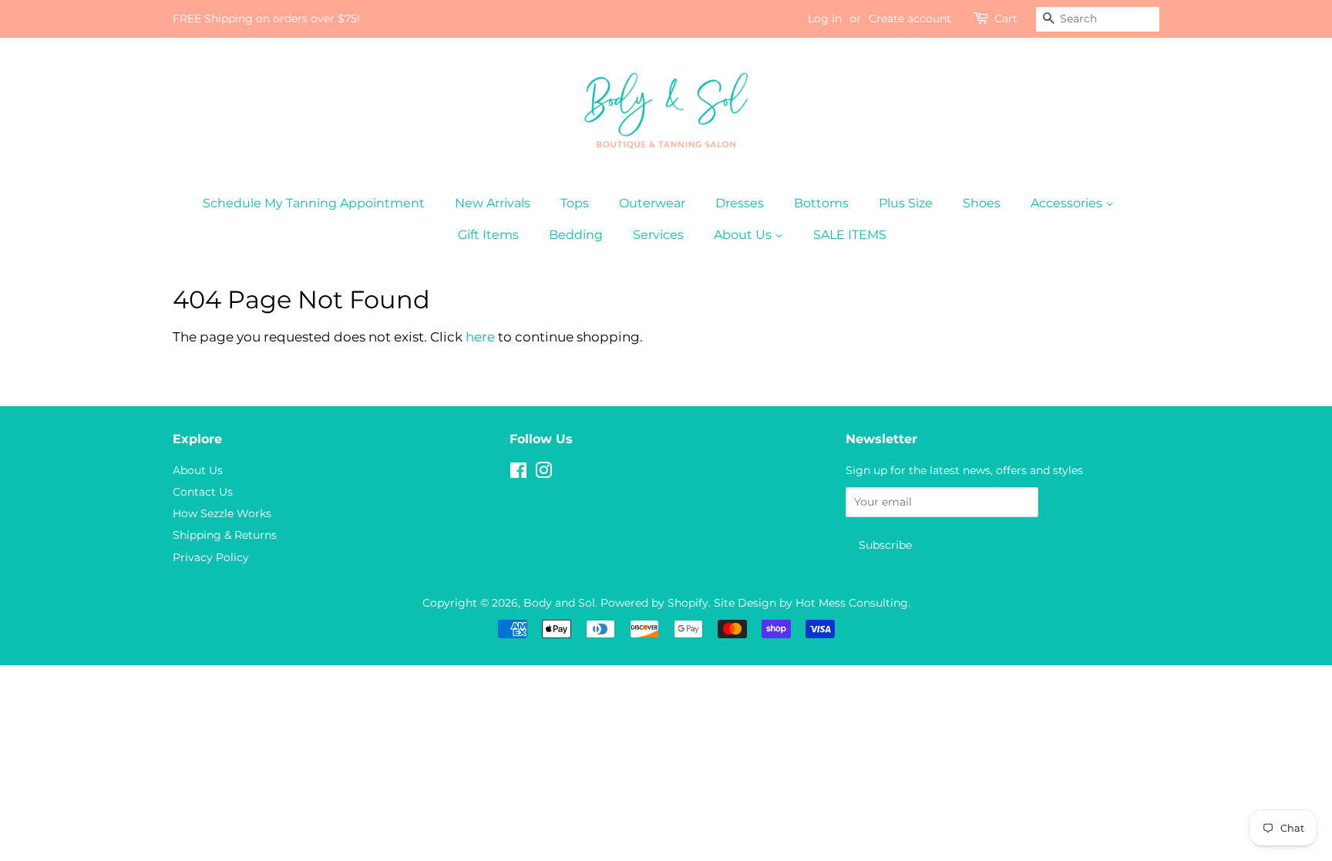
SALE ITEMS (849, 234)
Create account (910, 18)
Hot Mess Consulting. (853, 603)
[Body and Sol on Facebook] (518, 473)
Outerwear (652, 203)
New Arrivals (492, 203)
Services (658, 234)
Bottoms (821, 203)
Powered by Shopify (654, 603)
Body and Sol (559, 603)
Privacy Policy (211, 557)
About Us (744, 234)
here (480, 337)
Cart (1006, 18)
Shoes (982, 203)
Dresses (739, 203)
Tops (574, 203)
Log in (825, 18)
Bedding (576, 234)
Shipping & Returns (225, 535)
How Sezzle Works (222, 513)
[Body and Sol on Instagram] (543, 473)
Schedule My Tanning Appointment (314, 203)
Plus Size (906, 203)
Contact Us (203, 492)
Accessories (1068, 203)
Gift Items (488, 234)
